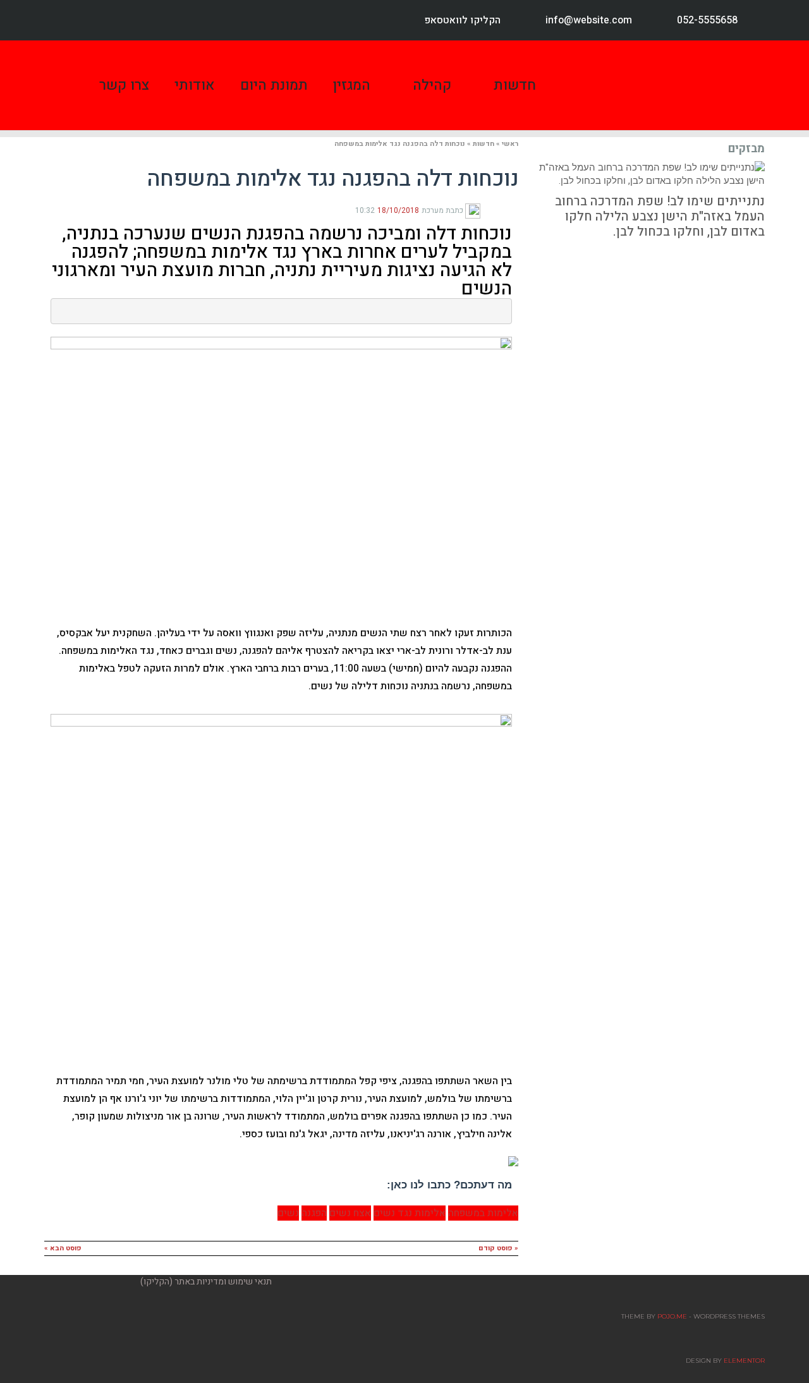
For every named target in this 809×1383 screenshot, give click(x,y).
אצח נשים (350, 1213)
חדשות (515, 85)
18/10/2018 (398, 210)
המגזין (351, 85)
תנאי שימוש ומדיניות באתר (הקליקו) (206, 1281)
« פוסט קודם (498, 1248)
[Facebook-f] (64, 20)
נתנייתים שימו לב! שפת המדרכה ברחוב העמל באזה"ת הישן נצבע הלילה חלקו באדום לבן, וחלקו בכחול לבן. (660, 216)
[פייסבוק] (513, 209)
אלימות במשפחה (483, 1213)
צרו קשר (124, 85)
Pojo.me (672, 1316)
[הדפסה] (493, 209)
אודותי (194, 85)
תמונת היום (274, 85)
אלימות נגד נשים (410, 1213)
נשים (288, 1213)
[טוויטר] (503, 209)
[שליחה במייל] (484, 209)
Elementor (744, 1360)
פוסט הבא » (63, 1248)
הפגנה (314, 1213)
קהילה (432, 85)
